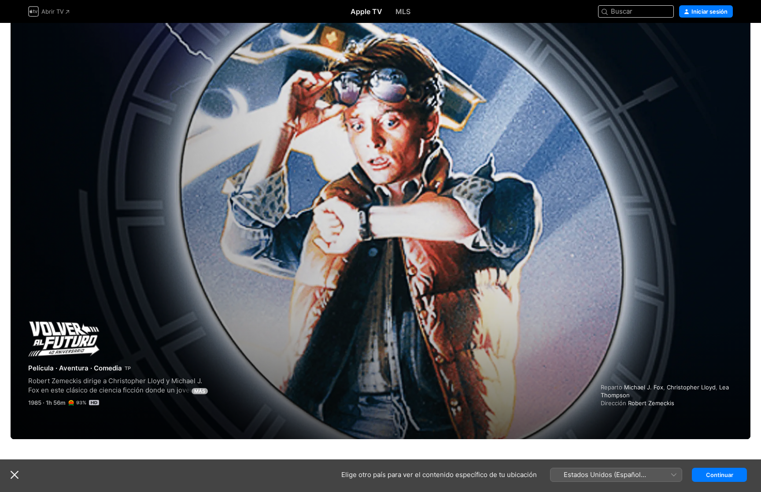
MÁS (199, 391)
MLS (402, 11)
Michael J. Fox (643, 387)
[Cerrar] (14, 475)
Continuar (719, 474)
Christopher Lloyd (691, 387)
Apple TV (366, 11)
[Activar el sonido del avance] (726, 40)
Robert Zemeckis (651, 403)
